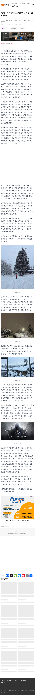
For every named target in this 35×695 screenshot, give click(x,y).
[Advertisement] (16, 162)
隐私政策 (23, 680)
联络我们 (9, 680)
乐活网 (3, 680)
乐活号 (17, 680)
